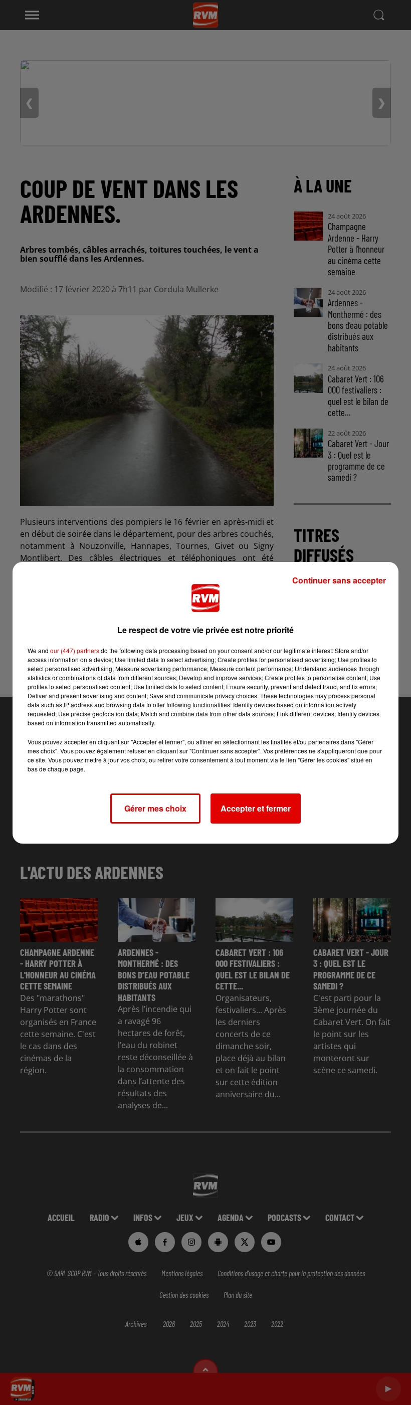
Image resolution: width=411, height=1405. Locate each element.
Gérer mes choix (155, 808)
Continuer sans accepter (339, 580)
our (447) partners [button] (74, 650)
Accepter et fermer (256, 808)
